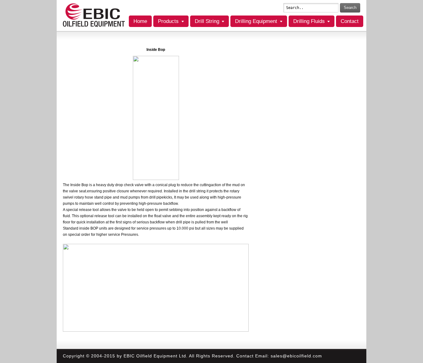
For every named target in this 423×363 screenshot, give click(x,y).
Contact (350, 21)
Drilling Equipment (256, 21)
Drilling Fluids (309, 21)
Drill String (207, 21)
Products (168, 21)
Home (140, 21)
